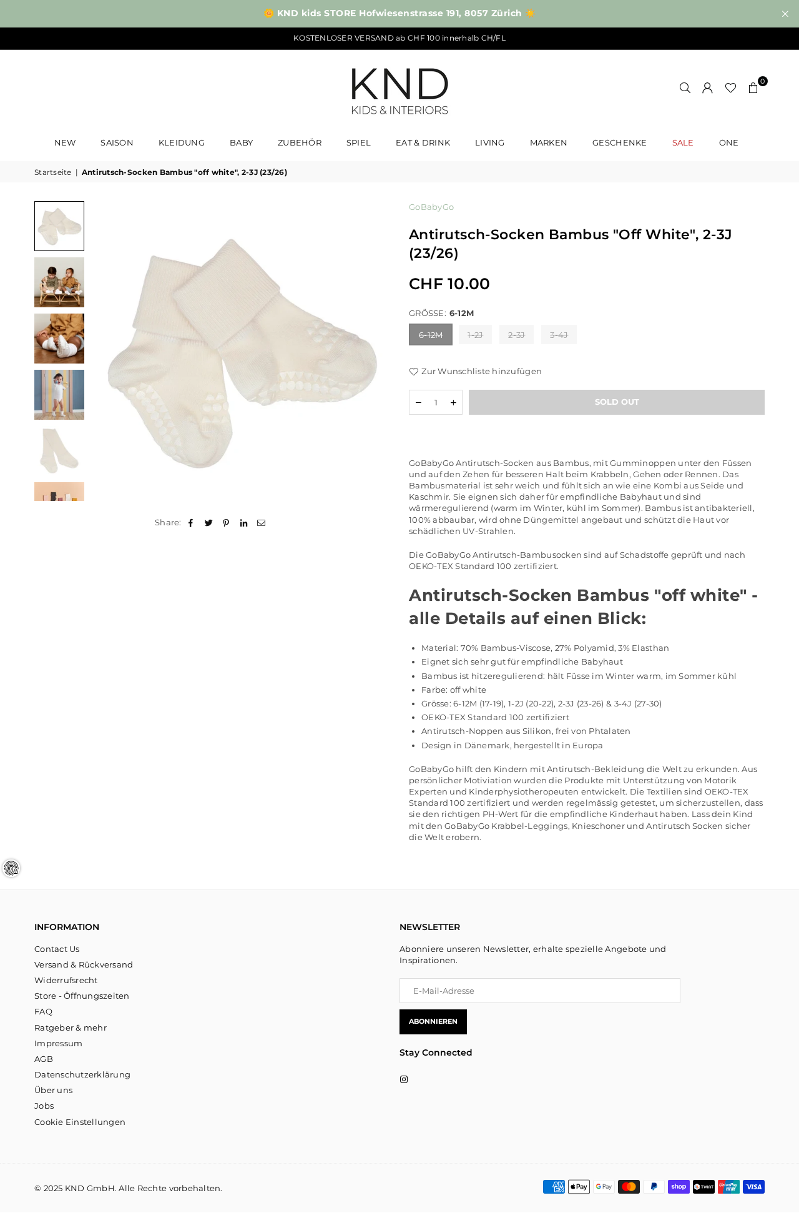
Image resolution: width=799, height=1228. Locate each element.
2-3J (516, 335)
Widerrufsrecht (66, 980)
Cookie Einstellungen (79, 1122)
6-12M (431, 335)
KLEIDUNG (182, 142)
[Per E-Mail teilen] (262, 522)
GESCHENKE (619, 142)
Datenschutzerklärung (82, 1074)
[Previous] (108, 351)
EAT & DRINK (423, 142)
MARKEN (549, 142)
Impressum (58, 1043)
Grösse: (441, 313)
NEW (65, 142)
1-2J (475, 335)
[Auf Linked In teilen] (244, 522)
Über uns (53, 1090)
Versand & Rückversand (83, 964)
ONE (729, 142)
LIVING (490, 142)
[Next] (373, 351)
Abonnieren (433, 1021)
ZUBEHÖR (299, 142)
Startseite (53, 172)
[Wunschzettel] (730, 87)
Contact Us (57, 949)
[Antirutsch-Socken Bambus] (59, 282)
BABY (241, 142)
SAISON (117, 142)
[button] (753, 87)
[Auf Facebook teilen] (191, 522)
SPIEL (358, 142)
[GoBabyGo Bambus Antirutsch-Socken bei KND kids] (59, 226)
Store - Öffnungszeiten (82, 996)
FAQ (43, 1011)
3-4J (559, 335)
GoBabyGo (431, 207)
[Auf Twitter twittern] (208, 522)
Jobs (44, 1106)
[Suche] (685, 87)
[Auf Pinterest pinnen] (226, 522)
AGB (43, 1059)
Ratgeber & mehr (70, 1027)
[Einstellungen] (708, 87)
